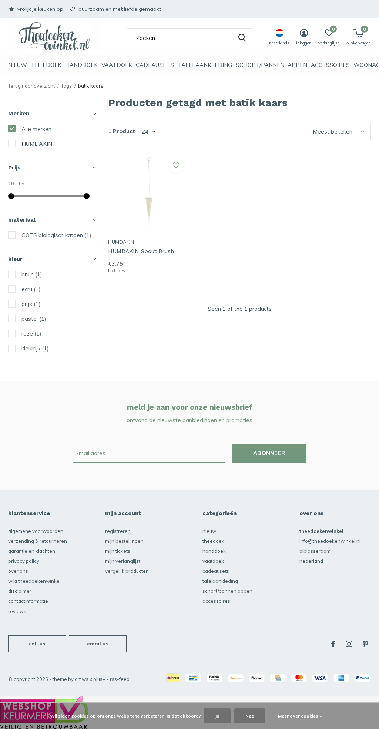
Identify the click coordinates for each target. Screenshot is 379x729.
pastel (33, 318)
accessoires (330, 64)
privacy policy (23, 561)
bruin (31, 274)
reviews (17, 611)
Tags (66, 86)
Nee (249, 716)
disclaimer (19, 591)
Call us (37, 643)
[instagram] (349, 644)
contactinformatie (28, 601)
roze (31, 333)
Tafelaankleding (205, 64)
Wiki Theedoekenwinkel (34, 581)
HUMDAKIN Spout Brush (141, 251)
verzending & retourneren (37, 541)
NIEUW (17, 64)
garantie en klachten (31, 551)
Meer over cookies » (300, 716)
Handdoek (81, 64)
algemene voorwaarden (35, 531)
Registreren (118, 531)
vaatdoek (116, 64)
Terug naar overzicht (31, 86)
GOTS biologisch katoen (56, 235)
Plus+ (99, 679)
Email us (97, 643)
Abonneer (269, 453)
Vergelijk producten (127, 571)
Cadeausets (155, 64)
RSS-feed (120, 679)
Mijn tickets (117, 551)
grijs (31, 304)
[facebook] (333, 644)
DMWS (81, 679)
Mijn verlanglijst (122, 561)
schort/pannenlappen (271, 64)
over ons (18, 571)
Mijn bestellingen (124, 541)
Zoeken (242, 37)
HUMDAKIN (36, 143)
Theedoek (46, 64)
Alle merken (36, 128)
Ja (217, 716)
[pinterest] (365, 644)
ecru (31, 289)
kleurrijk (35, 348)
